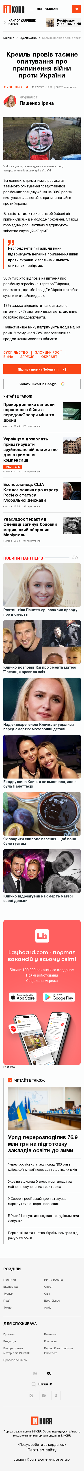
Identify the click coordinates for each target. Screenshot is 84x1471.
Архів (48, 1308)
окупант (49, 357)
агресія (27, 357)
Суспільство (17, 87)
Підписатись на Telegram (38, 369)
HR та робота (53, 1280)
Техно (7, 1308)
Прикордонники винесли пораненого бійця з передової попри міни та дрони (29, 413)
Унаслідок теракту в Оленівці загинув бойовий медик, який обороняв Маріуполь (30, 527)
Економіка (10, 1287)
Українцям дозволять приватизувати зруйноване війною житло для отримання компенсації (30, 449)
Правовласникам (15, 1360)
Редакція (9, 1341)
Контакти (50, 1341)
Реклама (50, 1334)
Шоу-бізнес (52, 1301)
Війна (8, 357)
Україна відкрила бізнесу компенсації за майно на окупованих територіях (40, 1184)
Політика (9, 1280)
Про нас (9, 1334)
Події (6, 1301)
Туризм (8, 1294)
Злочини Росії (48, 352)
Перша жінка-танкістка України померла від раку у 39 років (43, 1236)
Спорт (48, 1287)
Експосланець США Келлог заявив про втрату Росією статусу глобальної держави (30, 493)
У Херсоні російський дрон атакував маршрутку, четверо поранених (37, 1201)
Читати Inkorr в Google (38, 384)
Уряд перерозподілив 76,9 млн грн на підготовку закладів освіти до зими (43, 1144)
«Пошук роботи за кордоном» (42, 1444)
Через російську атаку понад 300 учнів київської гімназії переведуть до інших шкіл (42, 1167)
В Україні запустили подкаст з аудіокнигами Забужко (43, 1218)
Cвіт (47, 1294)
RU (49, 1373)
